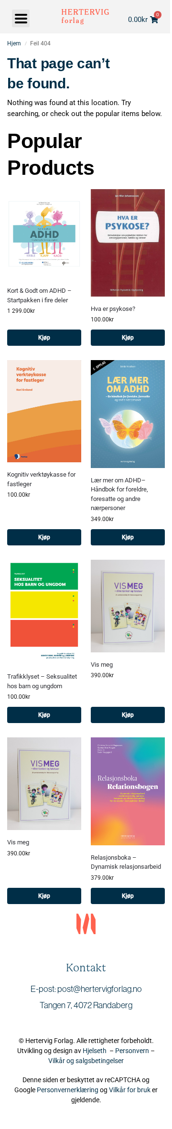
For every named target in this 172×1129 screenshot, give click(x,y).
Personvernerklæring (67, 1090)
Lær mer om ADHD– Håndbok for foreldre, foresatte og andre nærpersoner (119, 494)
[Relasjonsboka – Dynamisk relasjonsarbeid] (128, 791)
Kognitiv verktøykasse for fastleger (41, 479)
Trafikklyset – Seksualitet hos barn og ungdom (42, 681)
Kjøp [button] (44, 337)
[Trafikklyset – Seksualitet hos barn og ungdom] (44, 612)
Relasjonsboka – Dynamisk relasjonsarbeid (126, 862)
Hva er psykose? (113, 308)
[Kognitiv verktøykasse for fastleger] (44, 411)
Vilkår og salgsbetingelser (86, 1061)
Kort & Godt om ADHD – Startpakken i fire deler (39, 295)
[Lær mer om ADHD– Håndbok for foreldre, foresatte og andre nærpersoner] (128, 414)
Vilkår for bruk (129, 1090)
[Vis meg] (128, 606)
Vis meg (102, 664)
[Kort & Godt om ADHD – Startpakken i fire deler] (44, 233)
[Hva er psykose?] (128, 243)
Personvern (132, 1050)
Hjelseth (96, 1050)
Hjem (14, 43)
